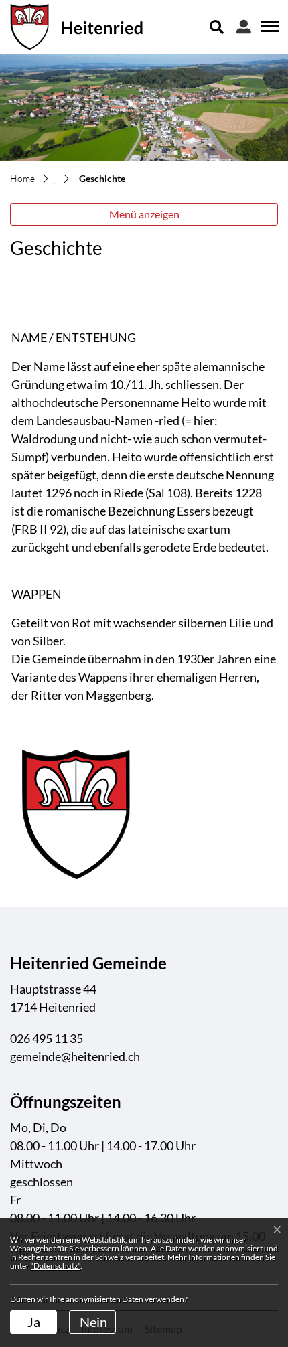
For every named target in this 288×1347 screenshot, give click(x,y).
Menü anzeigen (144, 214)
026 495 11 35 (46, 1038)
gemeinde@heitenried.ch (75, 1056)
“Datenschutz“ (55, 1266)
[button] (217, 27)
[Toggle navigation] (268, 26)
